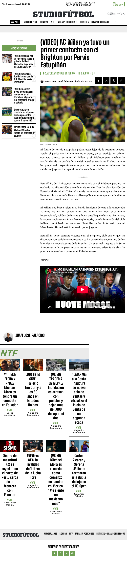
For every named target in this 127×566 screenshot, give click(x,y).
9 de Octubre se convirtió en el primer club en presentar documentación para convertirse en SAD (24, 115)
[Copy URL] (121, 80)
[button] (114, 22)
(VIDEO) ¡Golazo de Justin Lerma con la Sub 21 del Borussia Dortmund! (23, 78)
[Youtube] (72, 553)
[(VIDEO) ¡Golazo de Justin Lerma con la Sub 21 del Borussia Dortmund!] (7, 76)
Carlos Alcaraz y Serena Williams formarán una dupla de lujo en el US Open (79, 470)
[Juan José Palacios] (42, 81)
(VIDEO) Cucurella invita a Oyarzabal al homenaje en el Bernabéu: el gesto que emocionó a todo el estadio (24, 95)
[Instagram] (60, 553)
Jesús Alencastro (10, 414)
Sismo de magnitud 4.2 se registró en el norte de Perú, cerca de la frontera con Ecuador (10, 475)
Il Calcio (83, 73)
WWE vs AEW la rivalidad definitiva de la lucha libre (33, 466)
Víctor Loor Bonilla (10, 503)
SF (93, 73)
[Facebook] (98, 80)
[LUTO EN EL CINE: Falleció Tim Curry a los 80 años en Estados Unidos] (33, 367)
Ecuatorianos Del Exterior (59, 73)
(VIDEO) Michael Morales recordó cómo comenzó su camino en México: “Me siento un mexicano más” (56, 479)
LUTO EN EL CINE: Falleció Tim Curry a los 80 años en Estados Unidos (33, 389)
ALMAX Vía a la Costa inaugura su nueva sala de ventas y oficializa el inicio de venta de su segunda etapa (79, 398)
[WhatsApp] (113, 80)
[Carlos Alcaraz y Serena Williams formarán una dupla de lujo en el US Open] (79, 448)
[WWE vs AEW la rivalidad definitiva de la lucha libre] (33, 448)
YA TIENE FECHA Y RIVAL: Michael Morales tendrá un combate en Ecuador (24, 131)
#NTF (9, 410)
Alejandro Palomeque (33, 414)
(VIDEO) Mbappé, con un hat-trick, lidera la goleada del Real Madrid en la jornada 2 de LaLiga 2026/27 (24, 61)
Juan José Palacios (62, 81)
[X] (106, 80)
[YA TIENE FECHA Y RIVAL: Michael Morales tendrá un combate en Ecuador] (7, 129)
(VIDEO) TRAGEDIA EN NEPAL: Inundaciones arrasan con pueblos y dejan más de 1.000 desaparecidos (56, 396)
